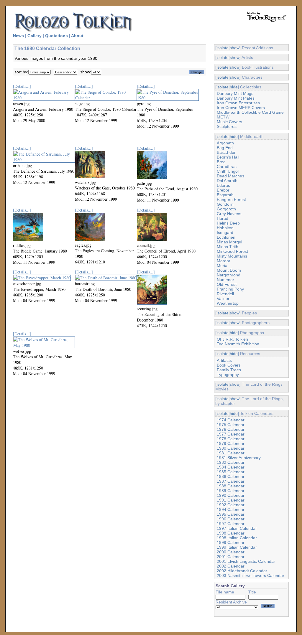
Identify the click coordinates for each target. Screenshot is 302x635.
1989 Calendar (230, 490)
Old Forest (227, 284)
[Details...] (22, 86)
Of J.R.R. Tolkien (232, 339)
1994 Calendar (230, 509)
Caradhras (227, 166)
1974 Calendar (230, 420)
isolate (222, 47)
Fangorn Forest (231, 199)
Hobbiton (225, 227)
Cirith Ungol (228, 171)
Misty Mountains (232, 256)
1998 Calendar (230, 533)
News (18, 35)
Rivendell (225, 293)
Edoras (223, 185)
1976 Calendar (230, 429)
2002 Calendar (230, 566)
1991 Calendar (230, 500)
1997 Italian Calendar (237, 528)
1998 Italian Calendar (237, 537)
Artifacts (224, 360)
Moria (222, 265)
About (77, 35)
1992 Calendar (230, 504)
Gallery (34, 35)
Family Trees (229, 369)
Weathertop (228, 303)
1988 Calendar (230, 486)
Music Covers (229, 121)
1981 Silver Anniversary (239, 457)
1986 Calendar (230, 476)
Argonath (225, 143)
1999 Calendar (230, 542)
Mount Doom (229, 270)
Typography (228, 374)
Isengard (225, 232)
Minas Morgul (229, 242)
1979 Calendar (230, 443)
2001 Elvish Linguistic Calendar (246, 561)
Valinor (223, 298)
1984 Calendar (230, 467)
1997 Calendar (230, 523)
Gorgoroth (226, 209)
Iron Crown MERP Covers (241, 107)
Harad (222, 218)
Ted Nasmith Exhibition (238, 344)
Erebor (223, 190)
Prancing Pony (230, 289)
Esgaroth (225, 194)
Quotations (56, 35)
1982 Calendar (230, 462)
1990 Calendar (230, 495)
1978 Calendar (230, 438)
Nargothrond (228, 275)
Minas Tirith (227, 246)
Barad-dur (226, 152)
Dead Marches (230, 176)
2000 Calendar (230, 552)
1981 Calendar (230, 453)
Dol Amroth (227, 180)
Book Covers (229, 365)
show (234, 47)
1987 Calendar (230, 481)
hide (234, 87)
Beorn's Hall (228, 157)
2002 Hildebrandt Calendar (242, 570)
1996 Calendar (230, 519)
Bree (221, 161)
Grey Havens (229, 213)
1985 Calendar (230, 471)
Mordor (223, 260)
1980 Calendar (230, 448)
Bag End (225, 147)
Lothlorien (226, 237)
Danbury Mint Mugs (235, 93)
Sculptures (227, 126)
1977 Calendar (230, 434)
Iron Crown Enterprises (238, 102)
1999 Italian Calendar (237, 547)
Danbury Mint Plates (236, 98)
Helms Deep (228, 223)
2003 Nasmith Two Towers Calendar (250, 575)
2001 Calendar (230, 556)
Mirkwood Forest (232, 251)
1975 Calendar (230, 424)
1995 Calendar (230, 514)
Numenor (225, 279)
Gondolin (225, 204)
